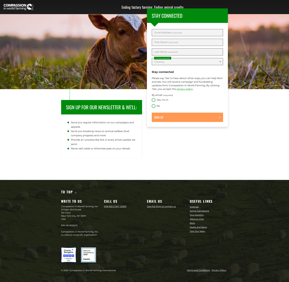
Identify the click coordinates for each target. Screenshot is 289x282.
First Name (166, 42)
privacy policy (185, 89)
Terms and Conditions (198, 270)
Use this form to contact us (161, 206)
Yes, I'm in (162, 99)
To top (67, 191)
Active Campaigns (199, 211)
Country (163, 58)
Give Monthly (197, 215)
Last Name (166, 52)
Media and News (198, 227)
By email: (162, 95)
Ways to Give (197, 219)
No (158, 105)
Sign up (158, 117)
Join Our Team (197, 231)
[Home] (19, 7)
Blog (192, 223)
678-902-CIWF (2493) (115, 206)
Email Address (168, 32)
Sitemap (194, 207)
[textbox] (187, 61)
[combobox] (187, 61)
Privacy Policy (218, 270)
